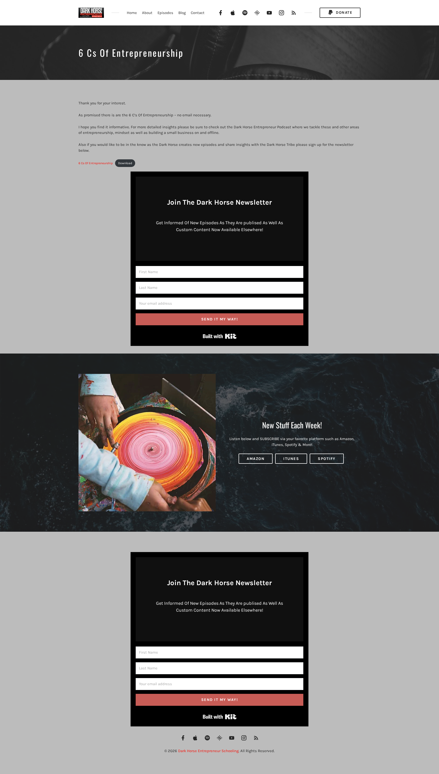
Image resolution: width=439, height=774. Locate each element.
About (147, 12)
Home (132, 12)
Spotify (327, 458)
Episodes (165, 12)
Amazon (255, 458)
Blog (182, 12)
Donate (344, 12)
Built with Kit (220, 336)
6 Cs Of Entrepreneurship (96, 163)
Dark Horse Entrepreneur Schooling (208, 751)
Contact (198, 12)
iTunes (291, 458)
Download (125, 163)
